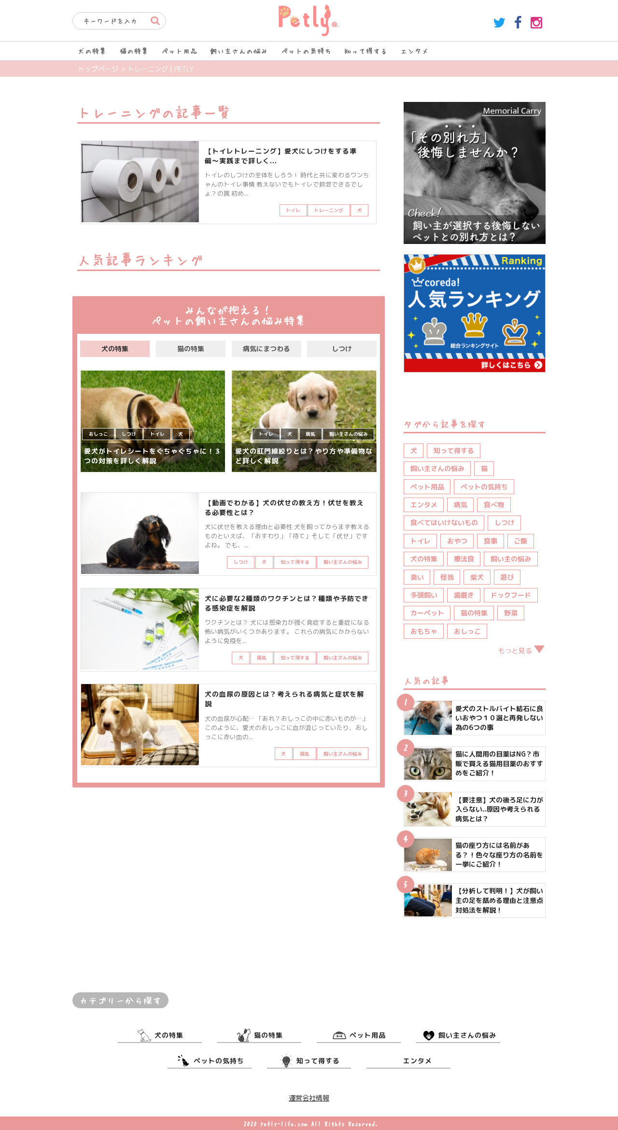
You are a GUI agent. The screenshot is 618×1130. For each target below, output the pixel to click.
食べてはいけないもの (444, 522)
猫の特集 (134, 50)
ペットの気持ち (306, 50)
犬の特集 (92, 50)
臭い (417, 577)
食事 (490, 540)
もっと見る (515, 650)
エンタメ (414, 50)
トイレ (420, 540)
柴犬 (477, 577)
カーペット (427, 612)
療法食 (464, 558)
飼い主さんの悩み (239, 50)
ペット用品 (179, 50)
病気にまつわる (266, 348)
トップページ (98, 68)
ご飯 (520, 540)
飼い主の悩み (511, 558)
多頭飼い (423, 595)
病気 (460, 504)
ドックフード (511, 595)
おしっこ (467, 631)
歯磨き (464, 595)
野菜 (511, 612)
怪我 (447, 577)
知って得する (366, 50)
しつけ (342, 348)
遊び (507, 577)
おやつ (457, 540)
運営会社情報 (309, 1097)
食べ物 (494, 504)
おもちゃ (423, 631)
